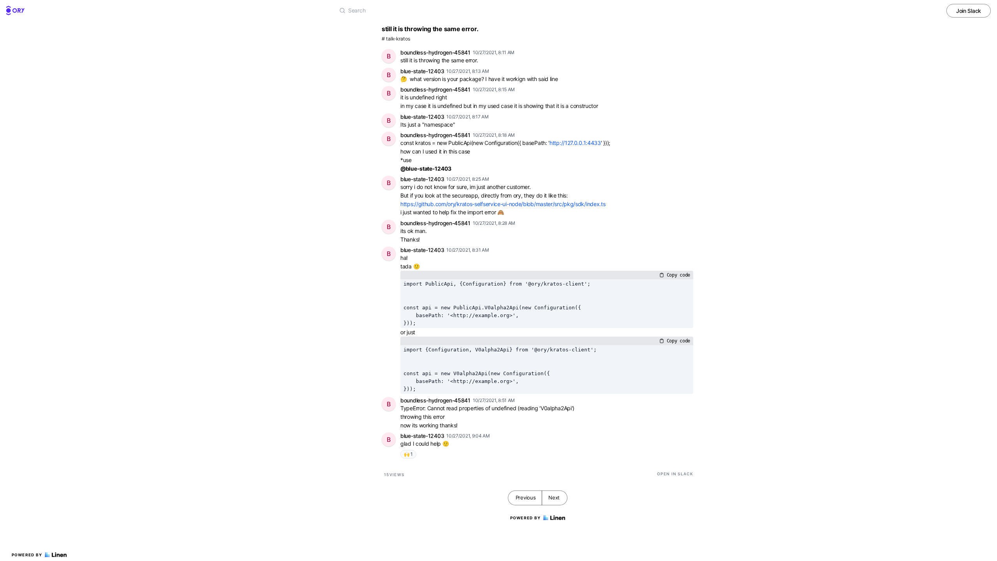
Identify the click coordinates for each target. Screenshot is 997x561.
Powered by (27, 554)
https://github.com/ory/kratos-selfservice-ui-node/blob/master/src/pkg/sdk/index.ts (502, 204)
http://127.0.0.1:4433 (575, 142)
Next (554, 497)
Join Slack (968, 10)
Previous (526, 497)
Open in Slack (675, 473)
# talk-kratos (396, 39)
